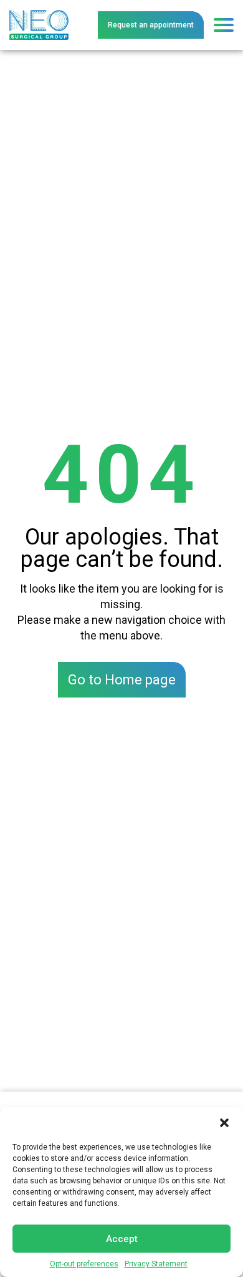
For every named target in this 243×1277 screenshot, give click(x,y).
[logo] (39, 14)
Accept (122, 1239)
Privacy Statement (156, 1264)
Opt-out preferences (84, 1264)
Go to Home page (122, 680)
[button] (224, 1123)
